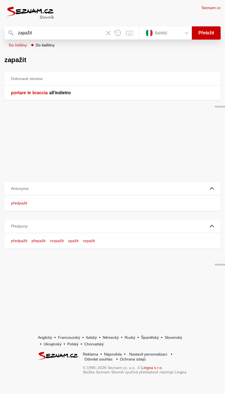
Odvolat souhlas (99, 359)
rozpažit (57, 240)
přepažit (39, 240)
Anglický (45, 337)
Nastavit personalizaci (148, 354)
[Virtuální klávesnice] (130, 33)
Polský (72, 344)
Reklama (90, 354)
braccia (40, 92)
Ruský (130, 337)
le (29, 92)
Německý (111, 337)
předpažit (19, 203)
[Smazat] (108, 33)
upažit (73, 240)
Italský (91, 337)
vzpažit (89, 240)
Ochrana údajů (133, 359)
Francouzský (69, 337)
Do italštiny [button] (45, 45)
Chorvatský (94, 344)
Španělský (150, 337)
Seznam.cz (211, 7)
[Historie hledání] (118, 33)
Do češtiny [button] (18, 45)
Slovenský (173, 337)
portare (18, 92)
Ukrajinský (52, 344)
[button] (112, 188)
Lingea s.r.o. (152, 367)
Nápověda (113, 354)
